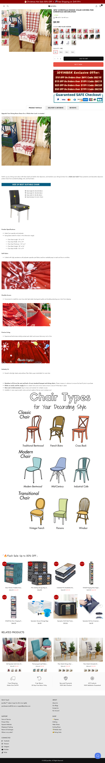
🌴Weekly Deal (56, 730)
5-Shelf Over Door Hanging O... (13, 621)
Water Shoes (56, 724)
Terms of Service (6, 719)
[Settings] (96, 6)
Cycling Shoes (56, 727)
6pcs (72, 52)
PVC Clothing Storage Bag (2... (39, 588)
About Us (55, 703)
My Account (55, 711)
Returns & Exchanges (7, 730)
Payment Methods (6, 724)
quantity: (58, 48)
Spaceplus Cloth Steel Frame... (65, 621)
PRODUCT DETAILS (35, 108)
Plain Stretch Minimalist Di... (90, 664)
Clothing (54, 722)
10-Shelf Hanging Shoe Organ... (91, 588)
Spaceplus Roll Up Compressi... (91, 621)
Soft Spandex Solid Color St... (14, 664)
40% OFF (4, 564)
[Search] (8, 6)
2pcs (61, 52)
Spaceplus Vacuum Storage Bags (39, 621)
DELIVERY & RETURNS (55, 108)
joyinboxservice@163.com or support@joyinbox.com (16, 706)
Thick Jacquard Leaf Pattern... (40, 664)
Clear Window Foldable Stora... (13, 588)
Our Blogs (55, 706)
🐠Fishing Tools (56, 732)
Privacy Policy (5, 722)
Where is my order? (7, 732)
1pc (55, 52)
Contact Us (55, 708)
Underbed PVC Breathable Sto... (65, 588)
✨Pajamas (55, 719)
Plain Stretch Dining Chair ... (65, 664)
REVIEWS (73, 108)
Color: (62, 27)
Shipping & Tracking (7, 727)
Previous (11, 30)
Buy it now (78, 64)
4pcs (67, 52)
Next (50, 30)
